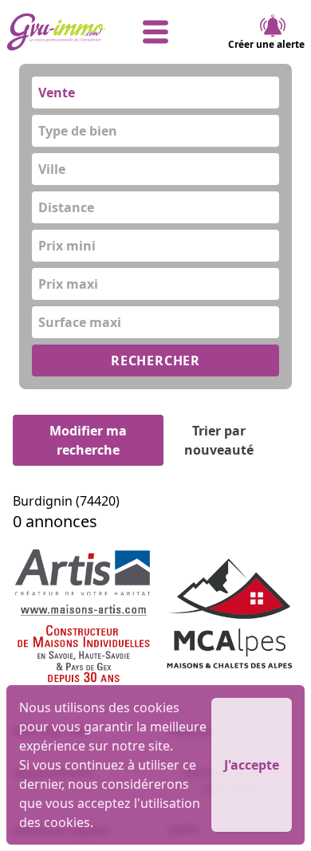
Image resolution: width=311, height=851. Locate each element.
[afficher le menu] (156, 32)
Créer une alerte (266, 44)
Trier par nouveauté (219, 440)
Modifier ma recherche (88, 440)
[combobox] (155, 92)
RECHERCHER (155, 360)
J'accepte (251, 765)
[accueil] (56, 32)
